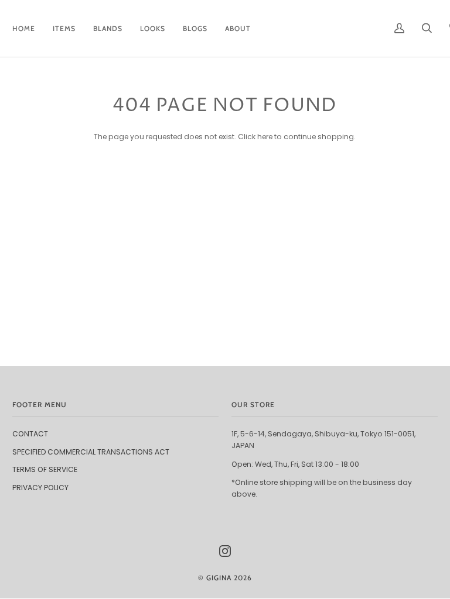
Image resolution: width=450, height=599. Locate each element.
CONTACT (30, 434)
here (264, 137)
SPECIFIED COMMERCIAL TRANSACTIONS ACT (90, 452)
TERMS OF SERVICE (44, 469)
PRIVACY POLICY (40, 488)
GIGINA (218, 577)
